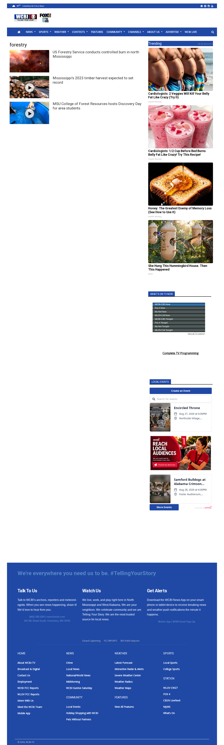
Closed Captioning (91, 640)
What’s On (169, 713)
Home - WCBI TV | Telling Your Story (33, 18)
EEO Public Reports (130, 640)
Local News (72, 669)
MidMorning (73, 681)
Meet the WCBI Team (30, 707)
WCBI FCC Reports (28, 688)
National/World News (78, 675)
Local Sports (170, 662)
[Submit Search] (212, 32)
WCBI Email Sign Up (184, 621)
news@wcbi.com (56, 616)
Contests (78, 31)
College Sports (171, 669)
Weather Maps (123, 688)
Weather (60, 31)
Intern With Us (26, 700)
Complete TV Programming (181, 353)
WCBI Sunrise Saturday (79, 688)
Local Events (73, 706)
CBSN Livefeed (171, 700)
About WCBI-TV (26, 662)
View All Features (124, 706)
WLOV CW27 (170, 687)
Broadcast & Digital (29, 669)
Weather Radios (124, 681)
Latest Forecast (123, 662)
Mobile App (164, 621)
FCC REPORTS (110, 640)
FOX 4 (166, 694)
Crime (69, 662)
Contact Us (24, 675)
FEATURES (97, 31)
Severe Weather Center (128, 675)
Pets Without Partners (78, 719)
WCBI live (191, 31)
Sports (43, 31)
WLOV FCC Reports (28, 694)
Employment (25, 681)
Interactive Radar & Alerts (129, 669)
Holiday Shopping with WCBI (82, 713)
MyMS (166, 706)
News (29, 31)
